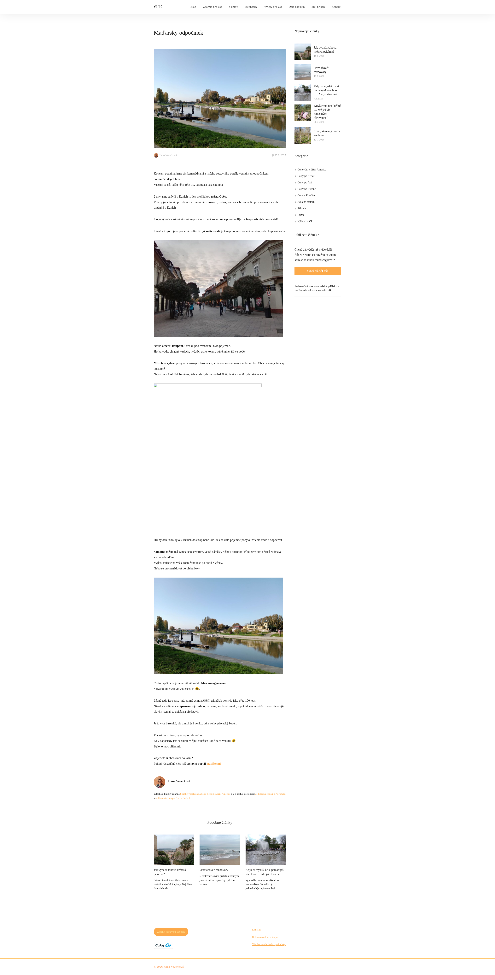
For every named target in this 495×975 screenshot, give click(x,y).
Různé (301, 214)
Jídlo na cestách (306, 201)
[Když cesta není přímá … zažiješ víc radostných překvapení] (302, 112)
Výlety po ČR (305, 221)
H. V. (158, 7)
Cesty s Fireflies (306, 195)
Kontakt (336, 6)
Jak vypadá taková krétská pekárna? (170, 872)
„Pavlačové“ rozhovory (214, 869)
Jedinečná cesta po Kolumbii (270, 793)
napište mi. (214, 763)
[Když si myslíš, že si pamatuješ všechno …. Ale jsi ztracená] (266, 850)
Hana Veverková (168, 155)
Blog (193, 6)
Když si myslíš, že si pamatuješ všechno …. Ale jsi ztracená (264, 872)
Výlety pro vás (273, 6)
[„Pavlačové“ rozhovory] (220, 850)
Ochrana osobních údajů (265, 937)
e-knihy (233, 6)
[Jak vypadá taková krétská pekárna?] (174, 850)
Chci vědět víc (317, 271)
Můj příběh (318, 6)
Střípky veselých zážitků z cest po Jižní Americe (205, 793)
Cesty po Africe (306, 176)
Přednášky (251, 6)
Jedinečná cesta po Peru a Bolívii (172, 798)
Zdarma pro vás (212, 6)
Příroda (302, 208)
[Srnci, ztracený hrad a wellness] (302, 135)
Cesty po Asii (305, 182)
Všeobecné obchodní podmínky (269, 944)
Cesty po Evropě (307, 188)
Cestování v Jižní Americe (312, 169)
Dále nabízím (297, 6)
